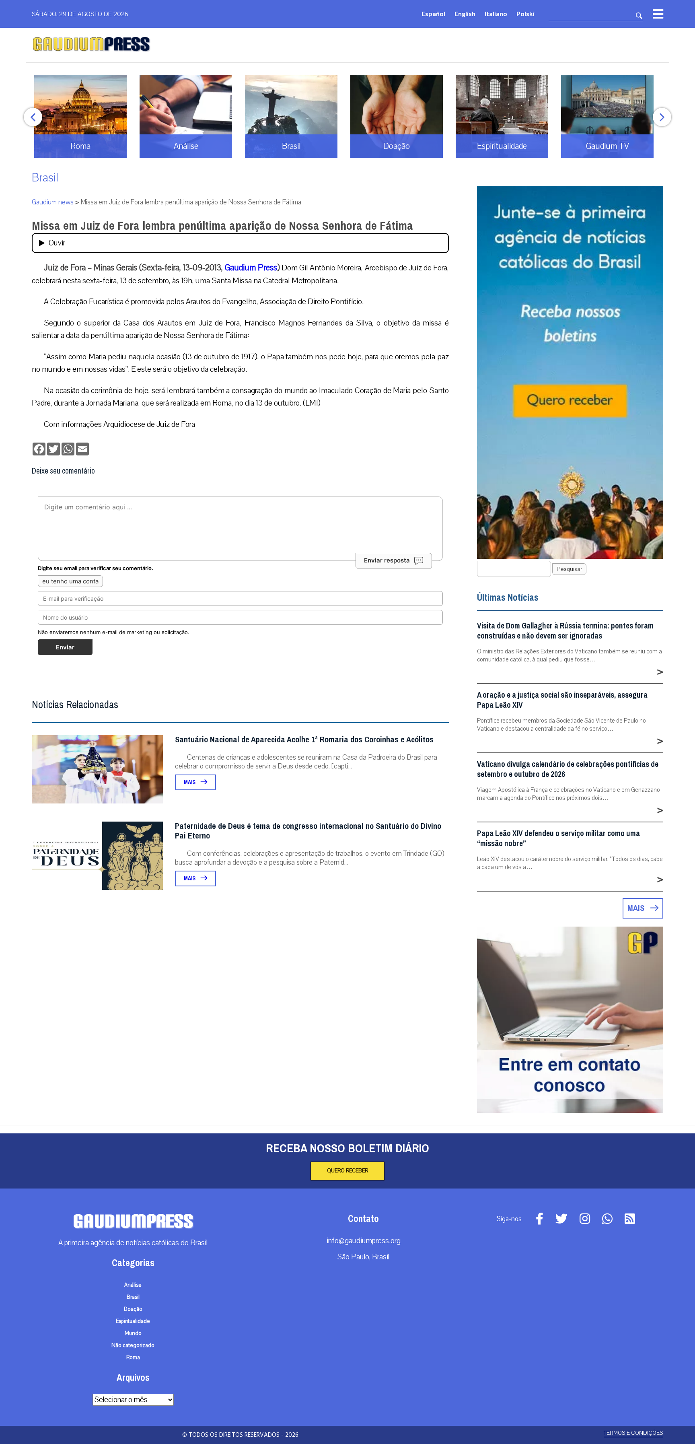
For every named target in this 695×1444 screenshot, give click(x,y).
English (464, 13)
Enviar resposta (387, 560)
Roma (133, 1357)
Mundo (133, 1333)
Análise (133, 1285)
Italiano (496, 13)
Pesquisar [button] (569, 569)
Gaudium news (53, 202)
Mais (190, 782)
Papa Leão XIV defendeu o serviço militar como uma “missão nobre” (558, 838)
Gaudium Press (251, 267)
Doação (133, 1309)
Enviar (65, 647)
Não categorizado (132, 1345)
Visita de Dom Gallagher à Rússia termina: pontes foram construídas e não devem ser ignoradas (565, 631)
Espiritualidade (133, 1321)
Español (433, 13)
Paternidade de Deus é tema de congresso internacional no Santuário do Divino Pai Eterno (308, 831)
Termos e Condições (633, 1433)
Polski (525, 13)
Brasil (45, 177)
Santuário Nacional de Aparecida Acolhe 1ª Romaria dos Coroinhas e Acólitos (304, 739)
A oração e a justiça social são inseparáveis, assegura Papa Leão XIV (562, 700)
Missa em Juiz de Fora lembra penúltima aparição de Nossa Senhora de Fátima (222, 226)
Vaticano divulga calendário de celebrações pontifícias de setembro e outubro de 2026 (567, 769)
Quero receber (347, 1170)
